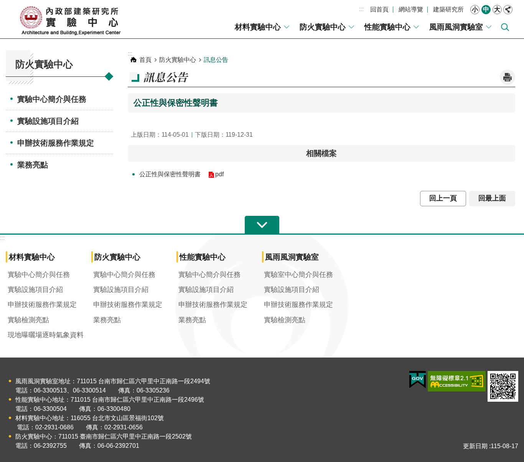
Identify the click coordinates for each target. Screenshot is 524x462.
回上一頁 (443, 198)
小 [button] (475, 9)
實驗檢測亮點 (28, 320)
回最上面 (492, 198)
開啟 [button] (262, 225)
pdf (219, 174)
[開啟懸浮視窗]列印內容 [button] (507, 77)
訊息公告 (216, 59)
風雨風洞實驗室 (456, 27)
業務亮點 (32, 165)
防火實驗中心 (323, 27)
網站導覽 (411, 9)
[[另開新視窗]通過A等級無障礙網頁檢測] (457, 381)
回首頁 (379, 9)
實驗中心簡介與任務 (51, 99)
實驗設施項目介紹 (48, 121)
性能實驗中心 (387, 27)
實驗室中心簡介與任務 (298, 274)
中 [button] (486, 9)
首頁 (145, 59)
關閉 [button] (507, 9)
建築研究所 (448, 9)
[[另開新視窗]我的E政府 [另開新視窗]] (417, 380)
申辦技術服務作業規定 (55, 143)
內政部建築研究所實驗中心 (71, 19)
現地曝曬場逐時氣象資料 (46, 335)
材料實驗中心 (258, 27)
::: (361, 9)
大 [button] (497, 9)
